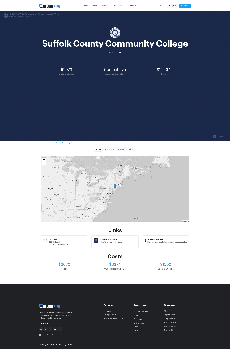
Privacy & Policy (171, 322)
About (94, 5)
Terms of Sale (170, 330)
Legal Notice (169, 315)
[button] (115, 186)
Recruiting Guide (141, 311)
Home (85, 5)
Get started (185, 6)
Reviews (132, 5)
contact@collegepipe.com (52, 335)
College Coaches (111, 315)
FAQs (136, 330)
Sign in (173, 6)
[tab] (98, 149)
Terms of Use (170, 326)
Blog (136, 315)
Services (104, 5)
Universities (43, 143)
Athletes (107, 311)
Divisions (138, 319)
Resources (118, 5)
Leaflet (186, 221)
